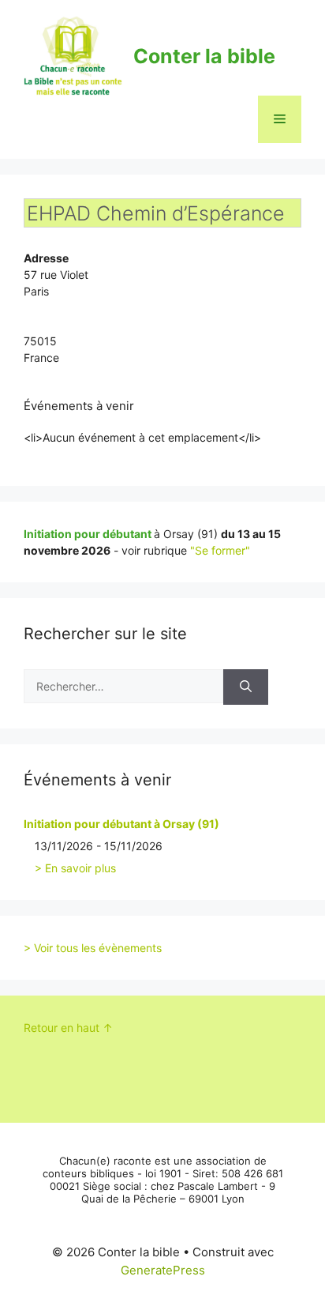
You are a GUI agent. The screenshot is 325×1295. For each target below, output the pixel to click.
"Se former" (220, 550)
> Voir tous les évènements (93, 947)
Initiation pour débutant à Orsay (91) (121, 823)
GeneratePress (163, 1270)
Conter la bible (204, 56)
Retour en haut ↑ (68, 1027)
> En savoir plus (75, 868)
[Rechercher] (245, 687)
